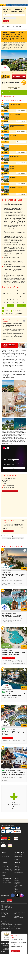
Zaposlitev (16, 866)
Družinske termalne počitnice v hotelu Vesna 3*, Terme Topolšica (13, 653)
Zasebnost (4, 873)
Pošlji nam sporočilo (7, 951)
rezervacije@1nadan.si (17, 222)
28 (4, 308)
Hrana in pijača (17, 882)
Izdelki (15, 886)
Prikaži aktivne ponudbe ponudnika (10, 491)
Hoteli (3, 538)
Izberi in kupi (20, 76)
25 (17, 305)
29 (7, 308)
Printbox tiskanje (17, 859)
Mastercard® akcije (18, 872)
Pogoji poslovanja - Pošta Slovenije (7, 871)
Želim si (3, 857)
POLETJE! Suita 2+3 (14, 135)
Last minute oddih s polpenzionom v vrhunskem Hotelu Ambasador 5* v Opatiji (13, 576)
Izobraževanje (17, 891)
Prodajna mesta (17, 857)
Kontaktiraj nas (5, 866)
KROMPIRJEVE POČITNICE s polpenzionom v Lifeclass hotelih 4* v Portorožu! (13, 733)
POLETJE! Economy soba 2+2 (16, 114)
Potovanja (16, 880)
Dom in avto (16, 888)
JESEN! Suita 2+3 (13, 177)
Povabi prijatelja (17, 870)
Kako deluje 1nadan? (18, 854)
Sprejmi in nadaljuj (15, 951)
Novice (15, 864)
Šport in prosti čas (18, 885)
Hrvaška (9, 538)
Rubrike (16, 878)
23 (10, 305)
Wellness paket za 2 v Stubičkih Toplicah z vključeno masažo (11, 616)
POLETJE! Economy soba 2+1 (16, 104)
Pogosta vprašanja (18, 856)
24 (13, 305)
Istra (22, 538)
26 (20, 305)
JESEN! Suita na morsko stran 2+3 (17, 187)
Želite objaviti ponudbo (6, 882)
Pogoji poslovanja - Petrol (7, 869)
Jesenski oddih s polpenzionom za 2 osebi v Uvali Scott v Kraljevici (13, 694)
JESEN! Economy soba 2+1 (15, 156)
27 (23, 305)
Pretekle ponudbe (5, 856)
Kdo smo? (4, 864)
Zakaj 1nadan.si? (5, 880)
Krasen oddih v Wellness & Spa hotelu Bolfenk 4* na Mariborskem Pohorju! (13, 773)
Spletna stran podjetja (9, 487)
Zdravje (16, 889)
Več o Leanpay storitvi (8, 531)
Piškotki (3, 875)
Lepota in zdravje (18, 883)
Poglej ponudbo (21, 110)
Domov (3, 854)
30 (10, 308)
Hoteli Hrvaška (15, 538)
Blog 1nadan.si (17, 867)
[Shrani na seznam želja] (24, 550)
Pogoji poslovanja (5, 867)
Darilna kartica (17, 869)
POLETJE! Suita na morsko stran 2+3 (17, 146)
